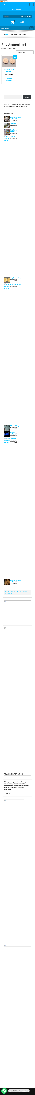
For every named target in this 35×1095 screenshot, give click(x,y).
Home (7, 34)
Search (27, 97)
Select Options (9, 79)
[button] (4, 1091)
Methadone (5, 28)
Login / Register (16, 9)
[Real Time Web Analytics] (3, 1)
